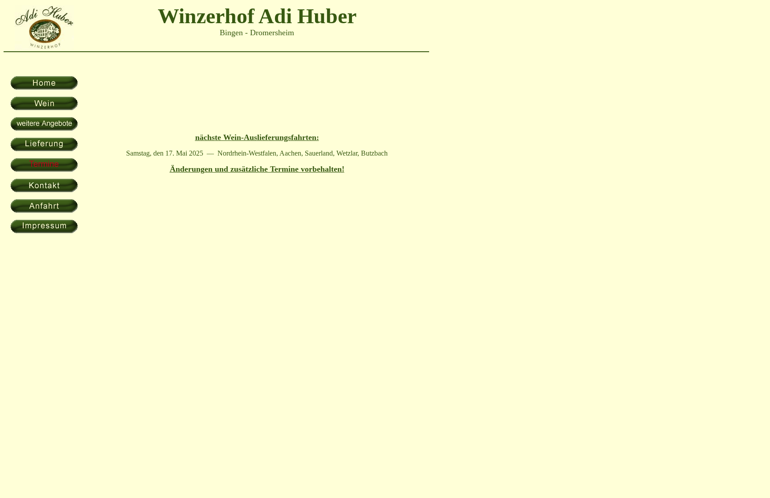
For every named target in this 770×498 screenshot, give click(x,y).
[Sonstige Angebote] (44, 128)
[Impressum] (44, 231)
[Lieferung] (44, 148)
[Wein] (44, 107)
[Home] (44, 87)
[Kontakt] (44, 189)
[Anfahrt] (44, 210)
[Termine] (44, 169)
